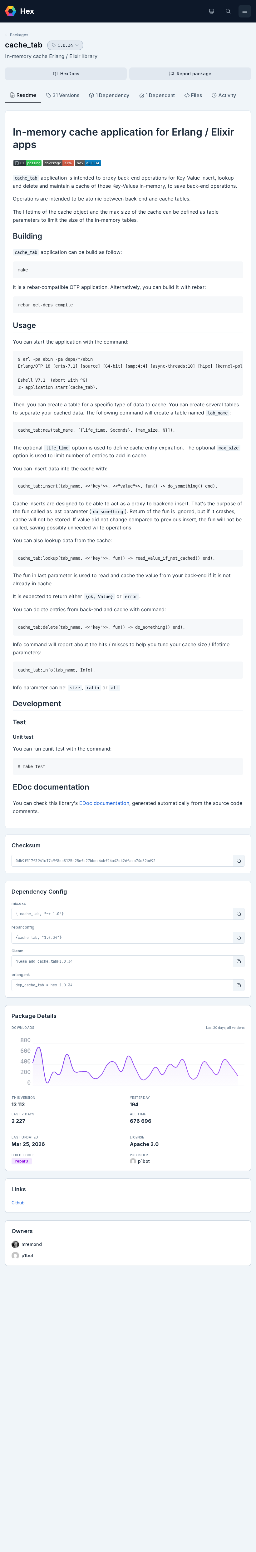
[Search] (228, 11)
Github (18, 1202)
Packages (19, 34)
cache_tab (23, 44)
